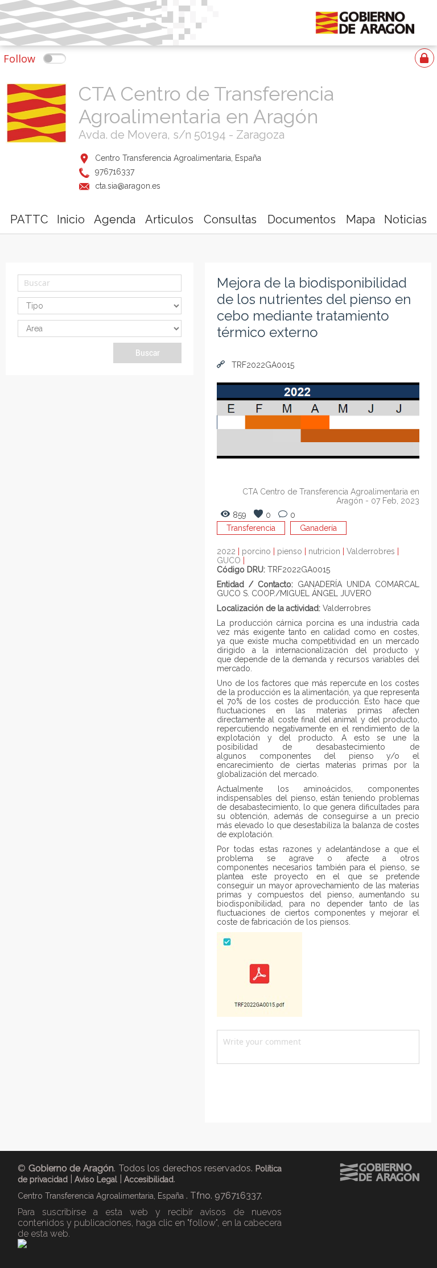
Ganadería (318, 528)
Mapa (360, 219)
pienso (292, 551)
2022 (229, 551)
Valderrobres (373, 551)
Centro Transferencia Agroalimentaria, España (178, 158)
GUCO (231, 560)
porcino (259, 551)
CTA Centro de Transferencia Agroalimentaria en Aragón (206, 105)
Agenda (114, 219)
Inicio (71, 219)
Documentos (301, 219)
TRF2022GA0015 (261, 364)
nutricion (327, 551)
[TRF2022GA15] (259, 1013)
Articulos (169, 219)
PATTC (29, 219)
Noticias (405, 219)
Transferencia (250, 528)
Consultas (230, 219)
